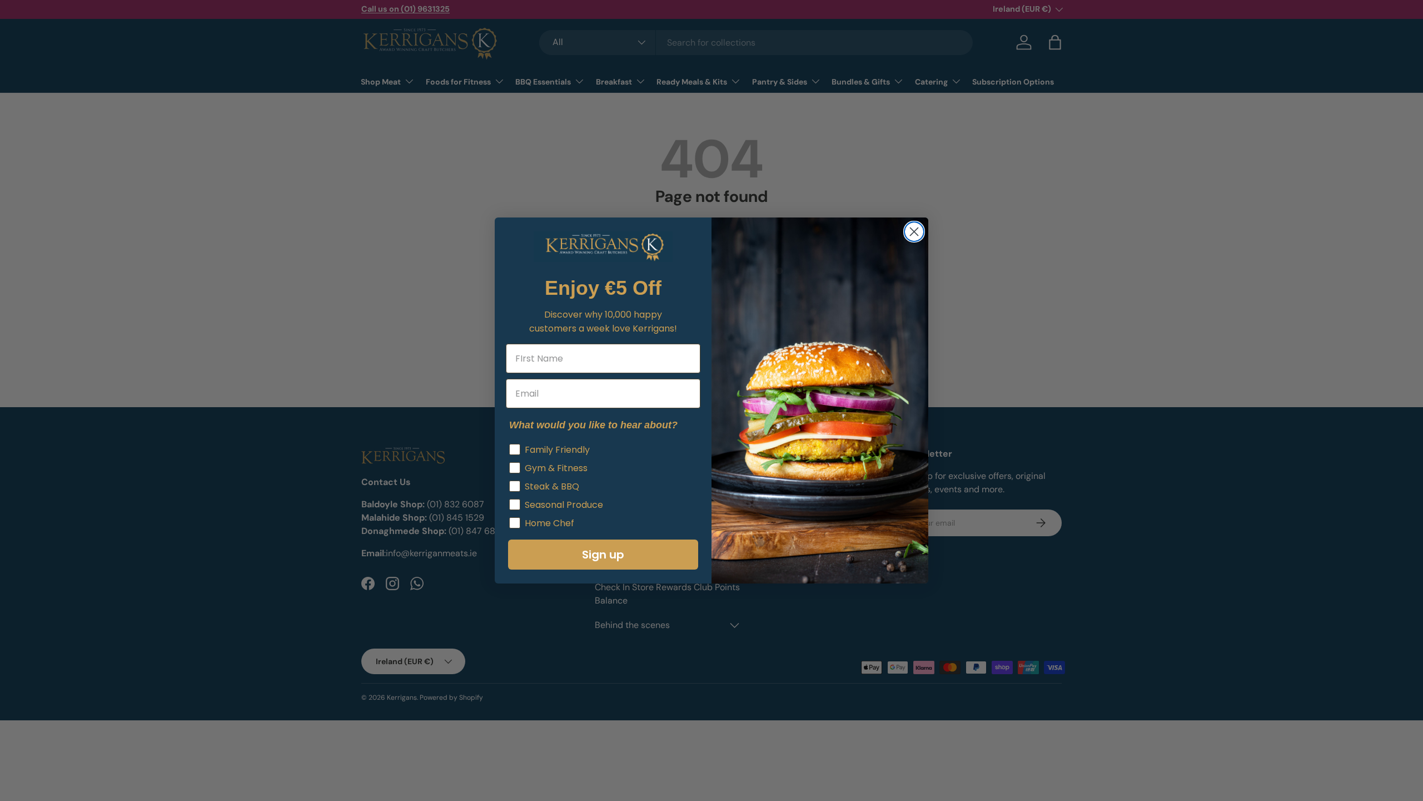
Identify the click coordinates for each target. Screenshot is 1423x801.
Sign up (603, 554)
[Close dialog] (914, 231)
